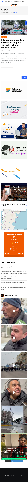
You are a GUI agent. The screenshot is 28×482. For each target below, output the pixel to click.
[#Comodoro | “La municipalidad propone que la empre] (14, 311)
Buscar (25, 77)
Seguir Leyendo (6, 66)
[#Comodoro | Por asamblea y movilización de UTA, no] (14, 392)
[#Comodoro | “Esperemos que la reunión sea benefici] (14, 338)
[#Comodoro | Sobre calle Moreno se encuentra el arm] (14, 419)
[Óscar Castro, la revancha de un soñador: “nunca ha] (14, 446)
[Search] (26, 4)
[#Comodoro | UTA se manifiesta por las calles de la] (14, 365)
